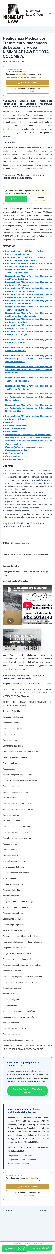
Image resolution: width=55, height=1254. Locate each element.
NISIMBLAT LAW (11, 112)
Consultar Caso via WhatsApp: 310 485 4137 (27, 1091)
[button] (33, 1248)
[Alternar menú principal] (49, 13)
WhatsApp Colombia (29, 82)
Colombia (17, 199)
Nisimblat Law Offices (35, 12)
